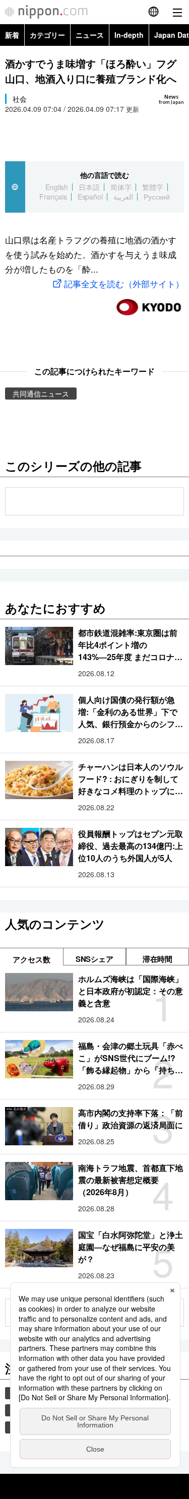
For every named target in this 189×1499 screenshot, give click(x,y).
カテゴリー (47, 35)
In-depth (129, 35)
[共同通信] (148, 303)
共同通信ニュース (41, 393)
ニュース (90, 35)
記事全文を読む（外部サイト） (124, 283)
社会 (20, 99)
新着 (12, 35)
